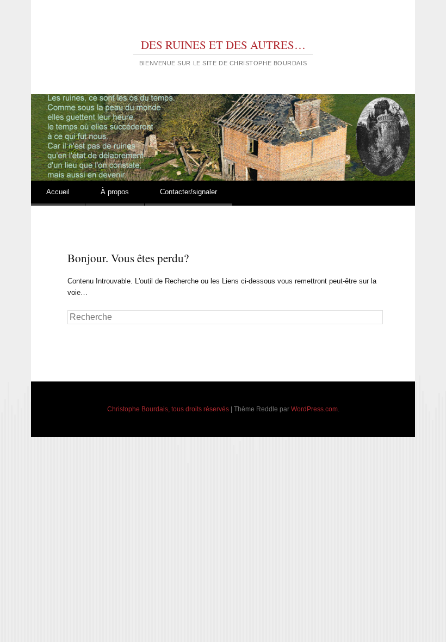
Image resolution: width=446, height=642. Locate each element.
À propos (115, 192)
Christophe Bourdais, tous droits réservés (168, 409)
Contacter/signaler (188, 192)
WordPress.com (314, 409)
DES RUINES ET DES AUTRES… (223, 44)
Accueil (58, 192)
